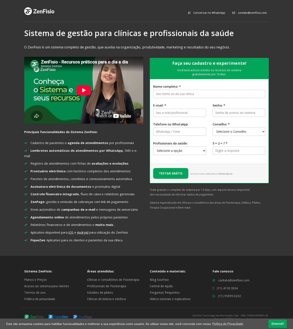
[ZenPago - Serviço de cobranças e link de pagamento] (82, 316)
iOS (70, 232)
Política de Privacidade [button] (227, 323)
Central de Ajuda (161, 286)
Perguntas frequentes (165, 292)
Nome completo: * (167, 86)
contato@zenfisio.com (252, 13)
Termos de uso (225, 173)
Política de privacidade (39, 299)
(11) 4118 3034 (227, 288)
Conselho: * (221, 124)
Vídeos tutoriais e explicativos (170, 299)
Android (82, 232)
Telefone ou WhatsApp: (171, 124)
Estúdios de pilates (100, 292)
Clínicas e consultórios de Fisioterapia (113, 280)
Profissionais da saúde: (170, 143)
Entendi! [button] (278, 323)
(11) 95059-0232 (229, 296)
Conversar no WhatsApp (209, 13)
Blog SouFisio (159, 280)
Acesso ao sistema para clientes (46, 286)
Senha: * (219, 105)
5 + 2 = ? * (220, 143)
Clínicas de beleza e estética (106, 299)
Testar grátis (171, 173)
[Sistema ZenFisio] (34, 316)
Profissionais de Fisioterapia (106, 286)
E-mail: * (159, 105)
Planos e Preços (35, 280)
